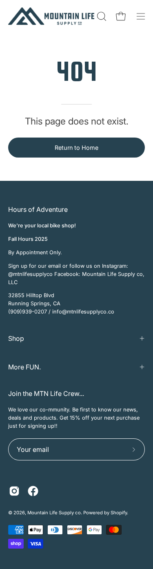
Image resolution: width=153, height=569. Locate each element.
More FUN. (24, 367)
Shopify (119, 513)
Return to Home (76, 147)
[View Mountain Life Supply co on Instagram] (14, 491)
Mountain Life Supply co (54, 513)
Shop (16, 338)
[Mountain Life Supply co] (51, 16)
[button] (100, 16)
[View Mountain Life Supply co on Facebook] (33, 491)
